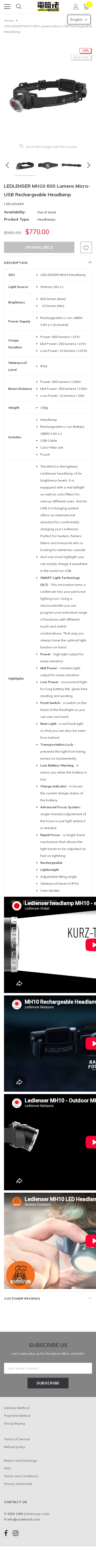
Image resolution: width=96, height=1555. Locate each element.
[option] (48, 92)
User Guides (50, 890)
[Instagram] (15, 1533)
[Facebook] (6, 1533)
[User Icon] (76, 6)
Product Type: (17, 219)
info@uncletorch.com (23, 1519)
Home (9, 20)
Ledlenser (14, 204)
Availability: (15, 212)
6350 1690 (15, 1514)
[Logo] (48, 5)
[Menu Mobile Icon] (7, 6)
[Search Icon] (18, 6)
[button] (79, 19)
